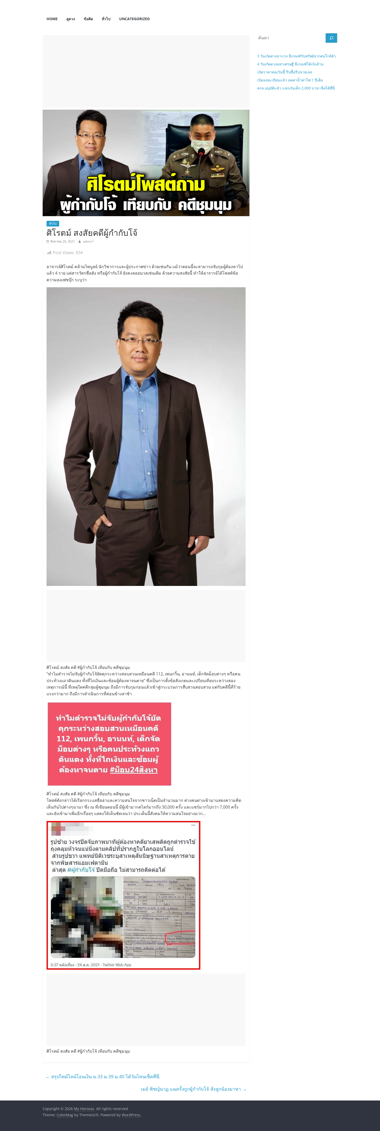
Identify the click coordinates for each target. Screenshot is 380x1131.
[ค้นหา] (331, 38)
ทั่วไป (106, 18)
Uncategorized (134, 18)
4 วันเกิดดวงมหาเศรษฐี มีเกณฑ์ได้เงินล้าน (290, 64)
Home (52, 18)
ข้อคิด (88, 18)
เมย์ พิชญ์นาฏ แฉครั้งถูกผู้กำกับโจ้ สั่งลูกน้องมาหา (194, 1089)
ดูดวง (70, 18)
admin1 (88, 241)
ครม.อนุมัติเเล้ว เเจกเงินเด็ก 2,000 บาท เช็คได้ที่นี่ (296, 88)
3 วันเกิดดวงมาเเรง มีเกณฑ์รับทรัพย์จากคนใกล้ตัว (296, 56)
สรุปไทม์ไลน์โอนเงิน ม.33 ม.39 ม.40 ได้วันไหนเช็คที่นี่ (102, 1076)
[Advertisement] (146, 71)
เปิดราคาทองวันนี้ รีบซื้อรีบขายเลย (284, 72)
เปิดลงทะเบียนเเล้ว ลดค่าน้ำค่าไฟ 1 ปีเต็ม (290, 80)
